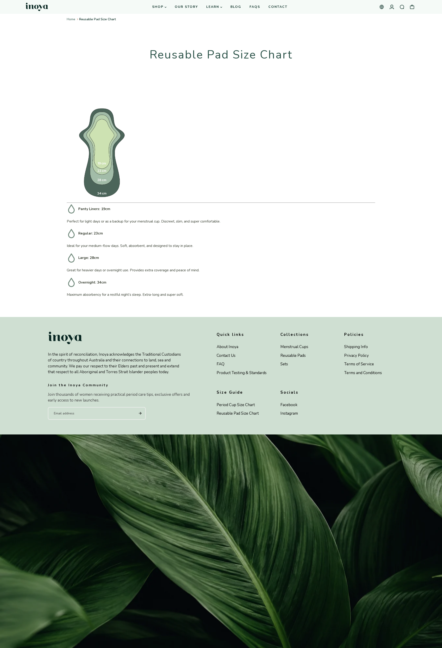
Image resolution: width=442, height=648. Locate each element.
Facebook (288, 405)
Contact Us (226, 355)
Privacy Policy (356, 355)
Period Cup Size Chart (236, 405)
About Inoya (227, 346)
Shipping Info (356, 346)
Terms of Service (359, 364)
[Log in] (391, 7)
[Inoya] (54, 7)
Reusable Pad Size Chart (238, 413)
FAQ (220, 364)
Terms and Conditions (363, 372)
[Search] (402, 7)
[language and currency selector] (381, 7)
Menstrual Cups (294, 346)
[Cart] (412, 7)
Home (71, 19)
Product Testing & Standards (242, 372)
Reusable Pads (293, 355)
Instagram (289, 413)
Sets (284, 364)
